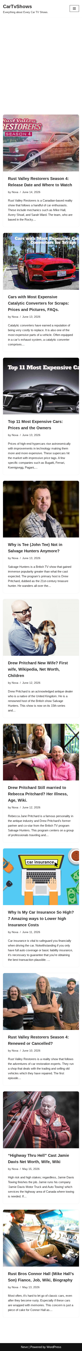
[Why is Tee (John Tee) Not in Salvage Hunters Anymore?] (41, 509)
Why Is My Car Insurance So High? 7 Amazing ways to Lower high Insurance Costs (41, 918)
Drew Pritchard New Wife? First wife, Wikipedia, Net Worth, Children (38, 669)
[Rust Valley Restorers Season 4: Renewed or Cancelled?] (41, 1001)
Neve (24, 1347)
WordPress (54, 1347)
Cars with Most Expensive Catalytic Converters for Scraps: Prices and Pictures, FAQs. (38, 303)
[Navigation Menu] (74, 8)
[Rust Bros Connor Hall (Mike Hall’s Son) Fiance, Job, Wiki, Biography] (41, 1238)
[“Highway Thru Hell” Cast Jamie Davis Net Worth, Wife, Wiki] (41, 1119)
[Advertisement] (41, 72)
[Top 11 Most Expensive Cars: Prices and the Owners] (41, 386)
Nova (15, 192)
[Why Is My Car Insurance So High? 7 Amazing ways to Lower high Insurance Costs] (41, 876)
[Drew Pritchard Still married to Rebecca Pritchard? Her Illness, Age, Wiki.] (41, 752)
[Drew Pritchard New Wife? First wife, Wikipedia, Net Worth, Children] (41, 627)
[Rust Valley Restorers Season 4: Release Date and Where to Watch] (41, 143)
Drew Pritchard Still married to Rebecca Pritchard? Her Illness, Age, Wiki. (38, 793)
